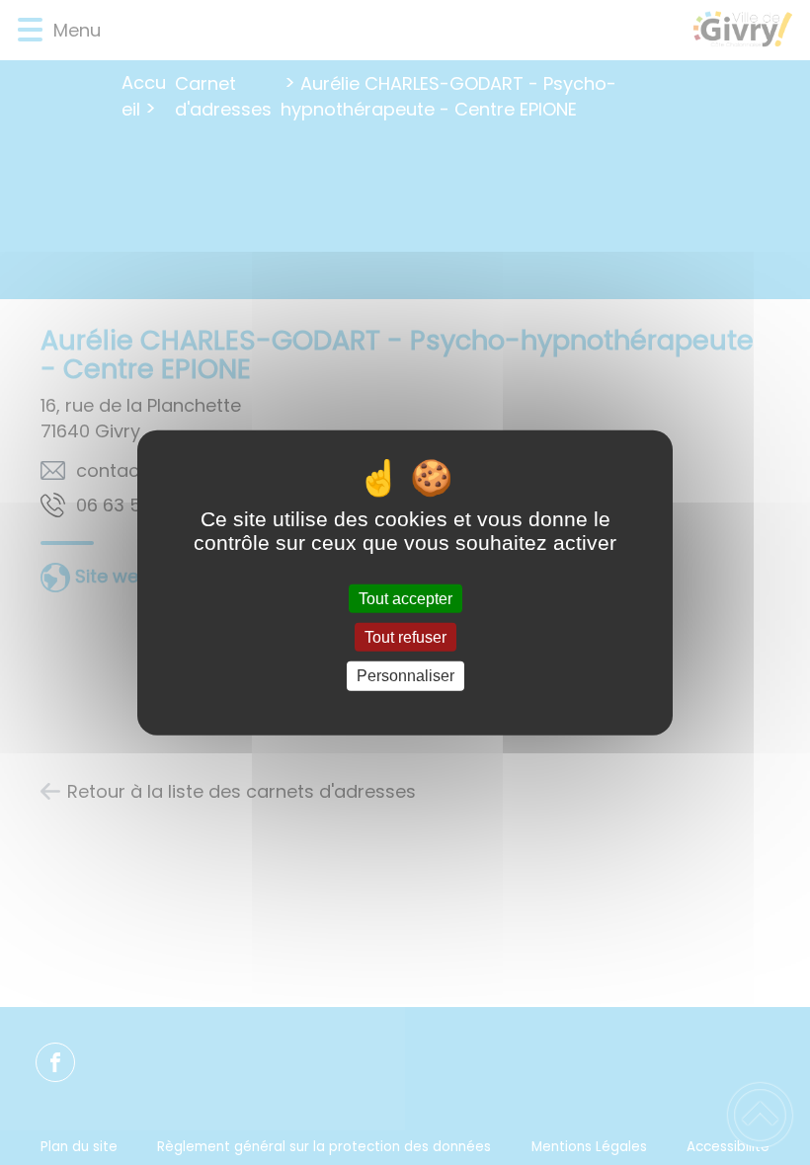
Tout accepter (405, 598)
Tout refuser (405, 637)
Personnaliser (405, 675)
